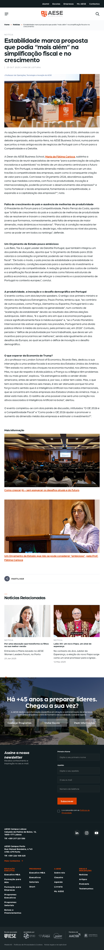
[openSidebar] (6, 14)
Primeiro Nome (63, 751)
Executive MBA (12, 874)
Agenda (58, 882)
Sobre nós (59, 872)
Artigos (83, 879)
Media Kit (8, 944)
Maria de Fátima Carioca (60, 156)
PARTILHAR (17, 578)
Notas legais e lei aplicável (55, 944)
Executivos (35, 877)
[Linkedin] (77, 833)
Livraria (58, 886)
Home (6, 24)
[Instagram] (86, 833)
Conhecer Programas (20, 722)
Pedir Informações (84, 722)
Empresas (69, 3)
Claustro (58, 877)
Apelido (60, 765)
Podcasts (84, 883)
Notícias (16, 24)
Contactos (94, 3)
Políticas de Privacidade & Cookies (28, 944)
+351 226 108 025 (16, 855)
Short (32, 886)
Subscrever (67, 801)
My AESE (81, 3)
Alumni (45, 3)
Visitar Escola (52, 722)
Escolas (56, 3)
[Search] (97, 14)
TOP (6, 680)
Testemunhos (86, 888)
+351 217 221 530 (16, 838)
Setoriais (34, 882)
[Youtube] (96, 833)
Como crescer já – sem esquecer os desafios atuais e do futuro (41, 490)
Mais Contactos (12, 860)
